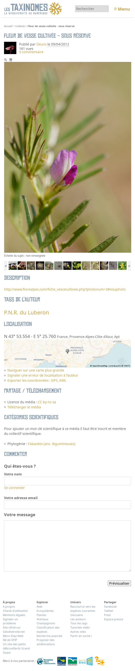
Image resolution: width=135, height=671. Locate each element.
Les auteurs (78, 619)
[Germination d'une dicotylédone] (67, 265)
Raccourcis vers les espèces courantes (82, 609)
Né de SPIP (10, 640)
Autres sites (78, 632)
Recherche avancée (49, 636)
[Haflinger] (49, 265)
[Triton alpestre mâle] (21, 265)
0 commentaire (31, 52)
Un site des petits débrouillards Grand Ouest (16, 648)
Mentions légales (14, 615)
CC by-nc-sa (47, 402)
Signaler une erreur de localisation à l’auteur (42, 375)
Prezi (107, 615)
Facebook (110, 606)
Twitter (108, 611)
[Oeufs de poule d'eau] (31, 265)
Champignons (46, 623)
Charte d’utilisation (15, 611)
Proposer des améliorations (46, 642)
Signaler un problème (10, 621)
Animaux (42, 619)
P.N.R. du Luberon (26, 312)
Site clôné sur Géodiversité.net (14, 630)
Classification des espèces (48, 630)
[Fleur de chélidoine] (122, 265)
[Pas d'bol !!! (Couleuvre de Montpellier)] (113, 265)
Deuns (41, 44)
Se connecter (14, 487)
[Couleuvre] (104, 265)
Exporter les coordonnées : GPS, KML (36, 380)
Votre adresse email (21, 497)
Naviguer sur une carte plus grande (35, 370)
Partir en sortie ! (81, 636)
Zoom (6, 60)
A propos (9, 606)
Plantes (41, 615)
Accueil (8, 26)
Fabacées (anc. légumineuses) (51, 443)
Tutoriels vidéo (80, 627)
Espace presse (113, 619)
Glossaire (76, 615)
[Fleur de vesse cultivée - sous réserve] (85, 265)
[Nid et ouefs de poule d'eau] (40, 265)
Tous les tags (79, 623)
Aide (39, 606)
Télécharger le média (11, 60)
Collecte (20, 26)
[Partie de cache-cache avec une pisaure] (76, 265)
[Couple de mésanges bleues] (12, 265)
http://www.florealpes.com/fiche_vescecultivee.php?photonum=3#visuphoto (65, 289)
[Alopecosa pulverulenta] (58, 265)
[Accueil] (33, 8)
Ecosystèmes (45, 611)
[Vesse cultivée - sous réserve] (94, 265)
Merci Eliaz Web (13, 636)
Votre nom (13, 474)
